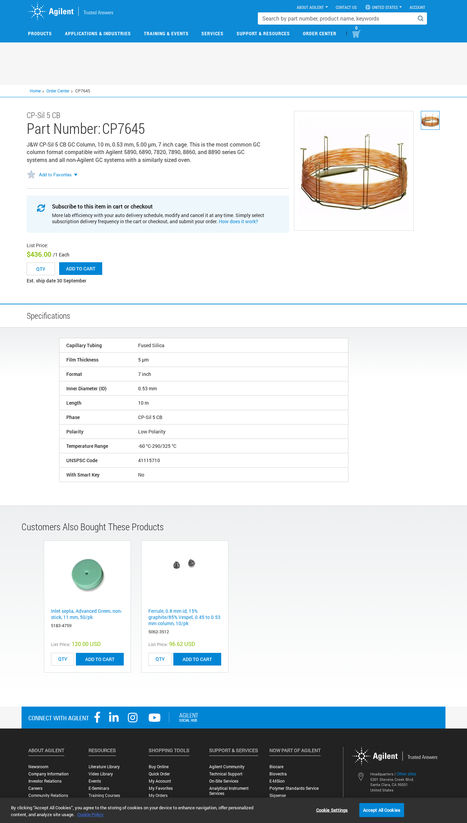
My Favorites (161, 788)
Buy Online (159, 766)
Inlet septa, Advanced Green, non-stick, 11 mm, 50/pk (86, 614)
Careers (35, 788)
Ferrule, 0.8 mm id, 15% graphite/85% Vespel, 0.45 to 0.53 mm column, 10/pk (184, 617)
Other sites (406, 773)
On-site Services (223, 781)
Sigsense (277, 795)
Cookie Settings (332, 810)
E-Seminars (99, 788)
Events (95, 781)
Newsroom (38, 766)
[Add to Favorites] (31, 174)
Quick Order (159, 773)
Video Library (101, 773)
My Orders (158, 795)
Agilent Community (226, 766)
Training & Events (166, 33)
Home (35, 90)
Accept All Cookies (381, 810)
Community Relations (48, 795)
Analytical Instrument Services (229, 791)
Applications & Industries (98, 33)
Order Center (319, 33)
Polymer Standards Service (294, 788)
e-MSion (277, 781)
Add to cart (80, 268)
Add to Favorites (55, 174)
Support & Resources (263, 33)
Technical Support (225, 773)
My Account (160, 781)
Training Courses (104, 795)
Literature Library (104, 766)
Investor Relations (45, 781)
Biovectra (278, 773)
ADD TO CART (100, 659)
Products (40, 33)
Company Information (48, 773)
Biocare (276, 766)
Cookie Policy (90, 814)
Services (212, 33)
